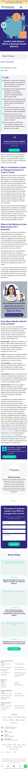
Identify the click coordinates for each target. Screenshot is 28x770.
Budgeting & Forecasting (20, 672)
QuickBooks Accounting (6, 693)
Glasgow (18, 720)
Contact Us (23, 744)
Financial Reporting (19, 667)
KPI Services (3, 674)
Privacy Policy (9, 746)
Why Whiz (9, 744)
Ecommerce (3, 682)
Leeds (23, 720)
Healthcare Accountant (20, 705)
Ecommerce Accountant (6, 705)
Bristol (24, 717)
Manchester (11, 717)
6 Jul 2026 (14, 639)
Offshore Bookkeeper (19, 707)
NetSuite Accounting (19, 695)
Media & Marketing (19, 684)
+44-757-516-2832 (8, 732)
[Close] (27, 1)
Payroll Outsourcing (5, 672)
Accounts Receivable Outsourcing (19, 675)
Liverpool (6, 720)
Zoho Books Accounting (6, 695)
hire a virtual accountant (7, 430)
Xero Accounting (18, 693)
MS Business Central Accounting (5, 698)
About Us (4, 744)
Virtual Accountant (5, 707)
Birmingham (18, 717)
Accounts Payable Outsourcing (5, 670)
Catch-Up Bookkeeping (6, 667)
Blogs (18, 744)
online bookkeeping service (8, 434)
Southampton (14, 722)
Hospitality (3, 684)
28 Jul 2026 (14, 607)
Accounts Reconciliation (20, 669)
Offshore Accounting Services (5, 665)
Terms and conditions (17, 746)
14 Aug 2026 (14, 577)
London (4, 717)
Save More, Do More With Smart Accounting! (16, 448)
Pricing (14, 744)
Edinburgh (12, 720)
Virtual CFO (3, 709)
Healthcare (17, 682)
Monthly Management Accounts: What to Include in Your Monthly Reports (14, 581)
